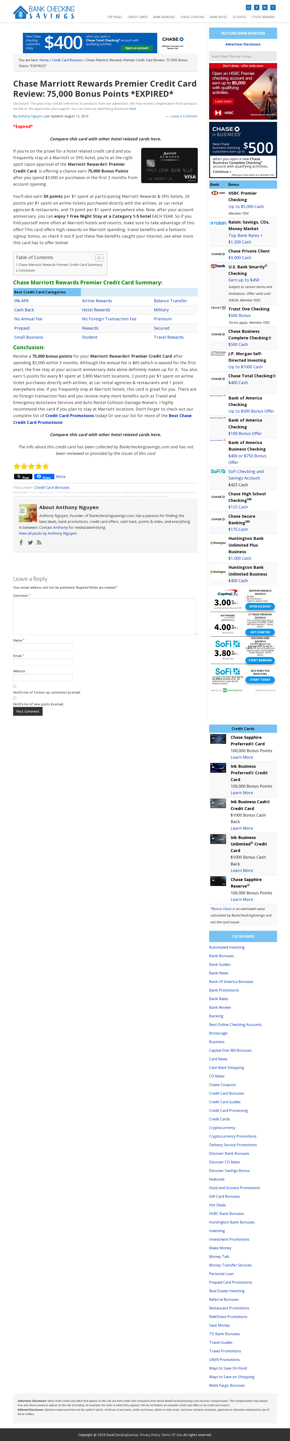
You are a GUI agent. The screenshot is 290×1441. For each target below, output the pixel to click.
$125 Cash (238, 507)
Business (217, 1041)
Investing (217, 1230)
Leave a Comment (184, 116)
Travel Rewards (169, 337)
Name (18, 640)
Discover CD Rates (224, 1162)
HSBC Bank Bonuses (226, 1213)
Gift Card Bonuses (224, 1196)
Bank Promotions (224, 990)
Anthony (60, 527)
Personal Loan (221, 1273)
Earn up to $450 (243, 280)
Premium (163, 318)
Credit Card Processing (228, 1110)
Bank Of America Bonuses (231, 981)
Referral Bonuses (224, 1299)
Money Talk (219, 1256)
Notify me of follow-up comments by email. (47, 692)
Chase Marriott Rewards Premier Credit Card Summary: (61, 264)
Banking (216, 1015)
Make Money (220, 1247)
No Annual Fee (28, 318)
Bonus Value (221, 909)
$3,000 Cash (239, 257)
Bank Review (220, 1007)
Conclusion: (27, 270)
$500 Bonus (239, 315)
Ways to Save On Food (228, 1368)
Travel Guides (220, 1342)
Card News (218, 1058)
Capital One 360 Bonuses (230, 1050)
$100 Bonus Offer (245, 433)
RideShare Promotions (228, 1316)
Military (161, 309)
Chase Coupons (222, 1084)
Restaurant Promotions (229, 1308)
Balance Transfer (170, 300)
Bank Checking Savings (44, 14)
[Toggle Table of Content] (97, 258)
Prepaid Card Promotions (230, 1282)
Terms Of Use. (172, 1434)
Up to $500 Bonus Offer (251, 411)
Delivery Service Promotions (233, 1144)
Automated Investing (227, 947)
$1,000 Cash (239, 558)
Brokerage (218, 1033)
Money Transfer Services (230, 1265)
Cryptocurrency (222, 1127)
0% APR (21, 300)
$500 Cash (238, 344)
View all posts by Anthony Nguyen (48, 533)
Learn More (242, 757)
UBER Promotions (224, 1359)
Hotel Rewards (96, 309)
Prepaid (21, 328)
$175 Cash (238, 529)
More (60, 476)
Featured (216, 1179)
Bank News (218, 973)
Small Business (28, 337)
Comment (21, 595)
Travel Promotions (225, 1351)
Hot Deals (217, 1204)
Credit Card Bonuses (51, 487)
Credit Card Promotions (69, 415)
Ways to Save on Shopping (231, 1376)
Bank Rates (218, 998)
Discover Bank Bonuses (229, 1153)
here (133, 108)
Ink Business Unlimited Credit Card (249, 844)
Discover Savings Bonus (229, 1170)
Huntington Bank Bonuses (232, 1222)
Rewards (90, 328)
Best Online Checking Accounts (235, 1024)
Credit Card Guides (225, 1101)
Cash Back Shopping (226, 1067)
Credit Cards (219, 1119)
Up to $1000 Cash (245, 366)
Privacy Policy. (150, 1434)
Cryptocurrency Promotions (232, 1136)
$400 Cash (238, 382)
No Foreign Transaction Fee (109, 318)
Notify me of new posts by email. (38, 704)
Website (19, 671)
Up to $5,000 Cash (246, 206)
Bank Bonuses (221, 955)
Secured (161, 328)
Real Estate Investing (227, 1290)
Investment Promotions (229, 1239)
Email (18, 655)
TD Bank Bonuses (224, 1333)
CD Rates (217, 1076)
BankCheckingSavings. (122, 1434)
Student (90, 337)
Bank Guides (219, 964)
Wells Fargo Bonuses (227, 1385)
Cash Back (24, 309)
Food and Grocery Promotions (234, 1187)
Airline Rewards (97, 300)
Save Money (219, 1325)
